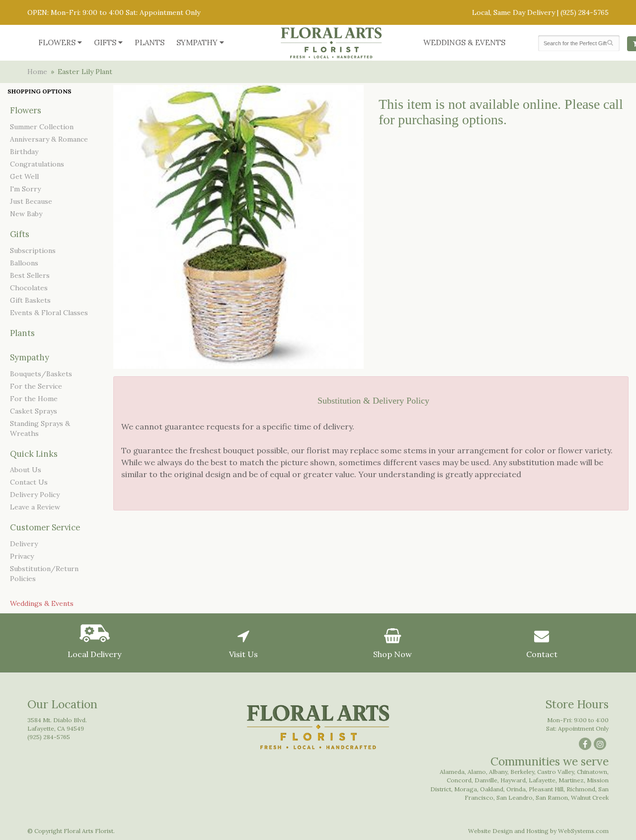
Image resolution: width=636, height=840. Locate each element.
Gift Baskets (30, 300)
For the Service (36, 386)
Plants (149, 42)
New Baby (26, 213)
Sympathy (197, 42)
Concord (459, 780)
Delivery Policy (35, 494)
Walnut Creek (590, 797)
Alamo (477, 771)
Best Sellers (30, 275)
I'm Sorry (25, 188)
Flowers (57, 42)
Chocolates (29, 287)
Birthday (24, 151)
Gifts (105, 42)
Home (37, 71)
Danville (486, 780)
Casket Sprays (33, 411)
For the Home (34, 398)
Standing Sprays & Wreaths (40, 428)
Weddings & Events (464, 42)
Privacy (22, 556)
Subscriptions (33, 250)
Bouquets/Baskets (41, 373)
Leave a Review (35, 507)
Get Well (24, 176)
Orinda (516, 789)
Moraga (465, 789)
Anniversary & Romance (49, 139)
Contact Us (29, 482)
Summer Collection (42, 126)
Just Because (31, 201)
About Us (25, 469)
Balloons (24, 262)
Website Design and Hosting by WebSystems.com (538, 831)
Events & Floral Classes (49, 312)
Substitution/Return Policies (44, 573)
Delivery (24, 543)
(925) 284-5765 (584, 12)
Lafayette (542, 780)
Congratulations (37, 164)
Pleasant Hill (546, 789)
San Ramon (552, 797)
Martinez (571, 780)
